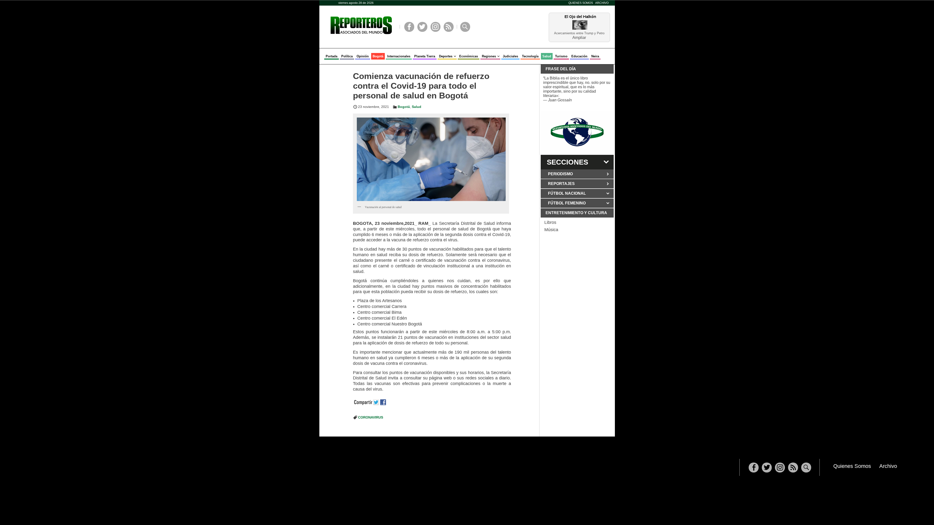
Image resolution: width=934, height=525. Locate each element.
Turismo (561, 56)
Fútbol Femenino (567, 203)
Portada (331, 56)
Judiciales (510, 56)
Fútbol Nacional (567, 193)
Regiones (489, 56)
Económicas (468, 56)
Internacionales (398, 56)
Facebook (409, 27)
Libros (550, 222)
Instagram (435, 27)
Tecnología (530, 56)
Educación (579, 56)
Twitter (422, 27)
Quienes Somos (580, 3)
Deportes (445, 56)
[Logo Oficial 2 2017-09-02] (577, 132)
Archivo (602, 3)
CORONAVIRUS (370, 417)
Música (551, 229)
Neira (595, 56)
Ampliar (579, 37)
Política (347, 56)
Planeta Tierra (424, 56)
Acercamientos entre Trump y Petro (579, 33)
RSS (449, 27)
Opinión (363, 56)
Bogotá (378, 56)
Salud (546, 56)
